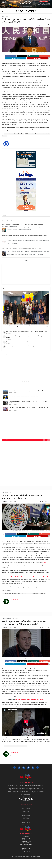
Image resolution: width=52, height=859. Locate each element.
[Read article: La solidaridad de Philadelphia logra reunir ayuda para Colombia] (26, 307)
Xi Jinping (4, 135)
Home (3, 16)
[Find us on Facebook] (14, 767)
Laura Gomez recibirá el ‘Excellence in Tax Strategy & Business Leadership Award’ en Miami (21, 248)
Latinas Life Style (26, 838)
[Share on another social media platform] (49, 58)
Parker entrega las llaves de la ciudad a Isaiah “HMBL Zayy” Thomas (22, 346)
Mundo (6, 16)
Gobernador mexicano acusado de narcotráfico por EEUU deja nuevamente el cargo (26, 331)
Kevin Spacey (19, 746)
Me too (25, 746)
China (15, 133)
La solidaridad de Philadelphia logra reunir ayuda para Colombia (21, 326)
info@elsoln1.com (26, 821)
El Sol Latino (27, 133)
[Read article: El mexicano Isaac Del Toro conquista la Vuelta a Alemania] (5, 397)
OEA (29, 593)
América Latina (8, 492)
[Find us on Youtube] (28, 767)
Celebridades (15, 618)
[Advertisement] (13, 274)
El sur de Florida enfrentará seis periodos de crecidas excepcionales (22, 341)
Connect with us (5, 354)
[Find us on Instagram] (19, 767)
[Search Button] (49, 11)
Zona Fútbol (26, 842)
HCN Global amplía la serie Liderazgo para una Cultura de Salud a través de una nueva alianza (22, 224)
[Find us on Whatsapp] (37, 767)
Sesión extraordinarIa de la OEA (38, 593)
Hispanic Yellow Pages (26, 841)
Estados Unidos (35, 133)
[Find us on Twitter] (23, 767)
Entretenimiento (8, 618)
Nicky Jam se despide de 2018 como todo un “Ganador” (29, 699)
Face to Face (42, 133)
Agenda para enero (9, 133)
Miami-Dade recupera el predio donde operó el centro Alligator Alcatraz (27, 391)
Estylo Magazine (26, 836)
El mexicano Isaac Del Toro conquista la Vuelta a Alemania (23, 396)
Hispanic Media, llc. (36, 856)
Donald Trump (21, 133)
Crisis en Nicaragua (16, 593)
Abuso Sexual (7, 746)
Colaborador (5, 501)
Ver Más (26, 260)
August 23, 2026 (13, 392)
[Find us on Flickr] (33, 767)
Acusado (13, 746)
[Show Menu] (2, 11)
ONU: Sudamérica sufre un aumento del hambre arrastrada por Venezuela (29, 576)
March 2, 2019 (7, 25)
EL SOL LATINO (26, 11)
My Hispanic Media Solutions (26, 844)
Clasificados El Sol (26, 839)
